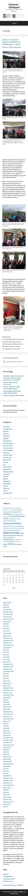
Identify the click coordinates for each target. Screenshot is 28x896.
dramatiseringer (8, 443)
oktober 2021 (7, 716)
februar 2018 (7, 797)
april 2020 (6, 754)
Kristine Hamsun (7, 344)
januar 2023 (7, 685)
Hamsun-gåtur (8, 455)
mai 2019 (6, 773)
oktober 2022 (7, 693)
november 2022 (8, 690)
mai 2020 (6, 752)
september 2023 (8, 671)
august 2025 (7, 621)
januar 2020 (7, 759)
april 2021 (6, 728)
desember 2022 (8, 688)
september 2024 (8, 645)
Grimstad (12, 516)
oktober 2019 (7, 761)
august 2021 (7, 721)
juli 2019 (6, 769)
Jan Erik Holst (18, 526)
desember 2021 (8, 712)
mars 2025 (6, 631)
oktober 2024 (7, 643)
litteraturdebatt (8, 472)
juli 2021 (6, 723)
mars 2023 (6, 681)
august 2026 (7, 602)
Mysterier (6, 535)
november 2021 (8, 714)
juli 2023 (6, 674)
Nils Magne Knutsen (8, 346)
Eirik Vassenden (14, 512)
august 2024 (7, 648)
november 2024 (8, 640)
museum (6, 476)
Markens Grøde (18, 344)
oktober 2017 (7, 799)
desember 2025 (8, 612)
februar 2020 (7, 757)
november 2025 (8, 614)
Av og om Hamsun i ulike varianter (13, 395)
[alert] (14, 362)
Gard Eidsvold (6, 516)
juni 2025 (6, 624)
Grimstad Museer (12, 518)
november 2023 (8, 666)
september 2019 (8, 764)
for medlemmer (8, 448)
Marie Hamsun (12, 530)
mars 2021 (6, 731)
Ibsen (14, 526)
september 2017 (8, 802)
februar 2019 (7, 776)
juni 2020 (6, 750)
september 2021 (8, 719)
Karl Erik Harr (14, 528)
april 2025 (6, 629)
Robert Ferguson (17, 541)
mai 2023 (6, 678)
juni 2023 (6, 676)
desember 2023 (8, 664)
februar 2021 (7, 733)
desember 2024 (8, 638)
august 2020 (7, 747)
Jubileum (9, 528)
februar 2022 (7, 707)
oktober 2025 (7, 617)
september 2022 (8, 695)
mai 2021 (6, 726)
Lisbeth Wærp (6, 530)
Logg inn (6, 874)
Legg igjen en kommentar (12, 349)
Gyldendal (19, 518)
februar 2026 (7, 610)
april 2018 (6, 795)
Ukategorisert (7, 493)
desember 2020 (8, 738)
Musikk (5, 479)
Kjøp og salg (7, 469)
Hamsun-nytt (7, 457)
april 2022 (6, 702)
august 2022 (7, 697)
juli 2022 (6, 700)
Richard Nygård (10, 541)
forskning (7, 514)
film (19, 512)
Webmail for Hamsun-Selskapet (13, 885)
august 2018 (7, 788)
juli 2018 (6, 790)
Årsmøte (6, 431)
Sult (10, 544)
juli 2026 (6, 605)
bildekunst (6, 436)
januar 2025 (7, 636)
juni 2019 (6, 771)
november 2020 (8, 740)
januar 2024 (7, 662)
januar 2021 (6, 735)
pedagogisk (6, 483)
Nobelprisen (11, 537)
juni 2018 (6, 792)
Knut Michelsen (20, 528)
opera (15, 539)
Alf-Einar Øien (7, 508)
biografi (5, 438)
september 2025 (8, 619)
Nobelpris (5, 537)
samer (5, 544)
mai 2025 (6, 626)
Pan (18, 539)
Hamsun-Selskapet (14, 6)
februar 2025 (7, 633)
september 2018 (8, 785)
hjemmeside (7, 460)
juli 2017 (5, 807)
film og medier (7, 446)
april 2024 (6, 657)
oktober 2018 (7, 783)
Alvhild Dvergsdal (14, 508)
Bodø (16, 510)
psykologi (6, 488)
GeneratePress (14, 893)
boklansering (7, 441)
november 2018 (8, 780)
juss (4, 465)
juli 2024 (6, 650)
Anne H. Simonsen (11, 510)
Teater (5, 491)
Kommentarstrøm (9, 879)
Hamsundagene (12, 521)
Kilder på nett (7, 467)
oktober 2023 (7, 669)
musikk (22, 533)
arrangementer (8, 429)
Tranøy (17, 346)
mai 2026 (6, 607)
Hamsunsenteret (12, 523)
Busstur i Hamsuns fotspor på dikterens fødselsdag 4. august (11, 42)
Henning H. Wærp (7, 526)
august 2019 (7, 766)
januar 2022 (7, 709)
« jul (13, 588)
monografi (6, 474)
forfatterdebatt (8, 450)
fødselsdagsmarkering (11, 339)
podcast (5, 486)
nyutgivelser (7, 481)
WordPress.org (8, 881)
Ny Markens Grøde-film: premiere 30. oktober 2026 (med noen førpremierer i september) (13, 378)
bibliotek (6, 434)
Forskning (6, 453)
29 (19, 582)
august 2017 (7, 804)
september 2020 (8, 745)
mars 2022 (6, 704)
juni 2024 (6, 652)
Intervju (5, 462)
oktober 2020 (7, 742)
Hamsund (18, 342)
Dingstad (7, 512)
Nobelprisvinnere (8, 539)
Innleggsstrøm (8, 876)
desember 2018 (8, 778)
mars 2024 (6, 659)
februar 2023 (7, 683)
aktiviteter (7, 337)
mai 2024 (6, 655)
